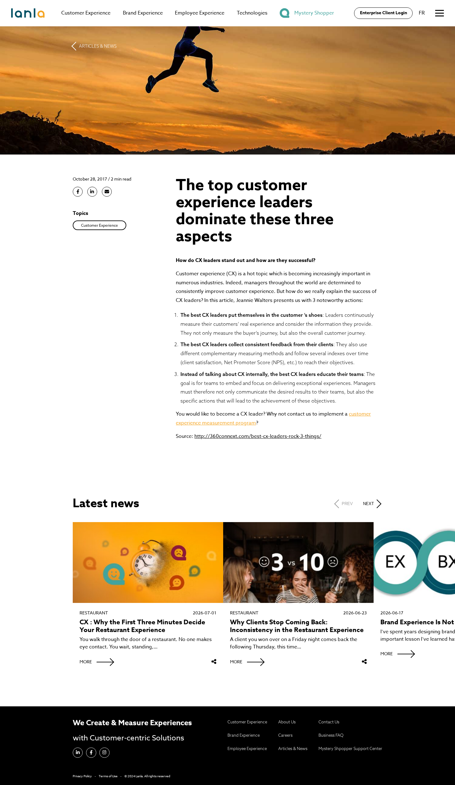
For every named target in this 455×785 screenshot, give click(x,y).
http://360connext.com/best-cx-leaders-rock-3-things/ (257, 436)
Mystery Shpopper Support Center (350, 748)
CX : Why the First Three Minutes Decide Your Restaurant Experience (142, 626)
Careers (285, 735)
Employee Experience (199, 13)
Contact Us (328, 721)
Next (368, 503)
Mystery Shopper (314, 13)
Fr (422, 13)
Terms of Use (108, 776)
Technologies (252, 13)
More (86, 662)
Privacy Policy (82, 776)
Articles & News (98, 46)
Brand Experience (143, 13)
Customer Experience (85, 13)
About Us (287, 721)
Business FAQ (331, 735)
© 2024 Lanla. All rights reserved (147, 776)
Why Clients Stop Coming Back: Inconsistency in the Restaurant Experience (297, 626)
